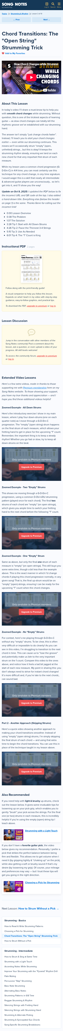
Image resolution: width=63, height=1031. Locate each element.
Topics (4, 13)
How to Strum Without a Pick (17, 940)
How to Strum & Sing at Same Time (20, 956)
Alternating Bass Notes (15, 990)
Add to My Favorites (15, 53)
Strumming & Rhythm (19, 13)
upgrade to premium (37, 306)
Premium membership (34, 387)
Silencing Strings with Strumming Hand (22, 1010)
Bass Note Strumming (14, 985)
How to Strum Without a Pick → (38, 908)
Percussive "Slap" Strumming (18, 980)
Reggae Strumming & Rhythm (18, 1000)
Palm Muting (10, 976)
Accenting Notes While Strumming (20, 966)
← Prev (16, 19)
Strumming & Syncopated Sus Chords (22, 1019)
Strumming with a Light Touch (41, 831)
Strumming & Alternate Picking (18, 1015)
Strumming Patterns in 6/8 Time (19, 995)
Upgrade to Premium (31, 467)
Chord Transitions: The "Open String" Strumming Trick (30, 935)
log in (53, 306)
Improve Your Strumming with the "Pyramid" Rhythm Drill (30, 971)
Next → (46, 19)
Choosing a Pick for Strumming (42, 882)
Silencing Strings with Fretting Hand (21, 1005)
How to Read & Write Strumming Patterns (23, 926)
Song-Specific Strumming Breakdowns (22, 1024)
